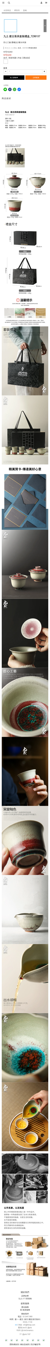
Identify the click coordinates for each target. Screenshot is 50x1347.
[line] (5, 89)
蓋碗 (25, 10)
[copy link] (19, 89)
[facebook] (10, 89)
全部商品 (7, 10)
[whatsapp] (14, 89)
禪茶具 (17, 10)
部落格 (29, 1299)
